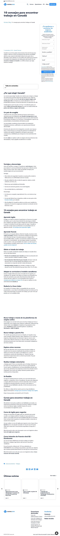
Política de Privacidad (49, 81)
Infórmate (52, 4)
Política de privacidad (42, 534)
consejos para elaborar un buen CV (13, 280)
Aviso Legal (35, 534)
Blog (10, 22)
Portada (6, 22)
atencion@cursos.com (49, 516)
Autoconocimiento (10, 463)
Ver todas (53, 475)
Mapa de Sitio (53, 534)
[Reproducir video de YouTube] (21, 73)
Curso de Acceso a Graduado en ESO (35, 522)
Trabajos (18, 463)
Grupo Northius (43, 66)
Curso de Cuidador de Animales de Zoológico (36, 519)
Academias (47, 511)
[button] (56, 533)
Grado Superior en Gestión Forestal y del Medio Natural (36, 526)
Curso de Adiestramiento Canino (36, 516)
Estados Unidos (9, 200)
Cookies (48, 534)
